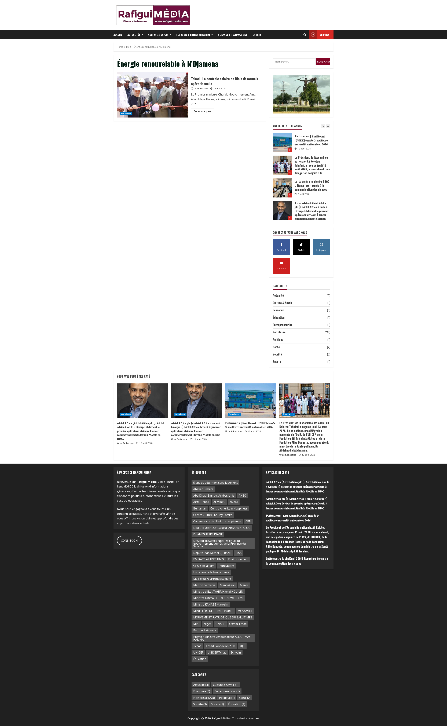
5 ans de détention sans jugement (215, 483)
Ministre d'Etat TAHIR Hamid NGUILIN (218, 591)
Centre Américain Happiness (229, 508)
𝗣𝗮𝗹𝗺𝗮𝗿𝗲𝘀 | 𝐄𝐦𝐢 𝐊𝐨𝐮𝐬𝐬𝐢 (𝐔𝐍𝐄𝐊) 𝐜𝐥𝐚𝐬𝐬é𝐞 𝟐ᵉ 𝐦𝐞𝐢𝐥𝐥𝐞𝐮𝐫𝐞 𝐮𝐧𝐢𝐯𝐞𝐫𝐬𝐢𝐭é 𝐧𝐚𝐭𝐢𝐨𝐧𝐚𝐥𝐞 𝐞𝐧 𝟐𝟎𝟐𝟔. (250, 425)
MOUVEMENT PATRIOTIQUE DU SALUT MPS (222, 617)
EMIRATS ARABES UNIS (208, 559)
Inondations (227, 566)
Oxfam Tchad (238, 624)
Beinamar (199, 508)
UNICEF (198, 652)
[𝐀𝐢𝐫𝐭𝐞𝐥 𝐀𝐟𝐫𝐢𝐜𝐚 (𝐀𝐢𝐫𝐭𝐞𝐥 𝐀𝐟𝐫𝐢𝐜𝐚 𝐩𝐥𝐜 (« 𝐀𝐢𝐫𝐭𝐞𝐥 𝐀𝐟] (142, 400)
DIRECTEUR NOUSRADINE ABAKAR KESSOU (221, 528)
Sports (256, 34)
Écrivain (236, 652)
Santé (276, 347)
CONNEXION (129, 540)
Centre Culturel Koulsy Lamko (212, 515)
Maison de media (204, 585)
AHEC (242, 495)
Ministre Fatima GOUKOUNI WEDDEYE (218, 598)
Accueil (117, 34)
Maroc (244, 585)
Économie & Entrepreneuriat (193, 34)
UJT (242, 646)
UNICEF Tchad (217, 652)
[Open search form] (304, 34)
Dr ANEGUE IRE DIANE (208, 534)
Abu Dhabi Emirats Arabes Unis (213, 495)
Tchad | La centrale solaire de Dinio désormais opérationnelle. (152, 95)
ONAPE (220, 624)
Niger (207, 624)
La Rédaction (201, 88)
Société (277, 354)
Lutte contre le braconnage (211, 572)
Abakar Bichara (203, 489)
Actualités (133, 34)
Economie (278, 310)
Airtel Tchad (201, 502)
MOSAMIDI (245, 611)
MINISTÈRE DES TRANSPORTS (213, 611)
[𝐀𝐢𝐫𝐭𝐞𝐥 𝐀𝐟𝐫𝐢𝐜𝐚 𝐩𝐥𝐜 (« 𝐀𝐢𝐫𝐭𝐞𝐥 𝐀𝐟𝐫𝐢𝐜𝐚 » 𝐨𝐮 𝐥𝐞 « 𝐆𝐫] (196, 400)
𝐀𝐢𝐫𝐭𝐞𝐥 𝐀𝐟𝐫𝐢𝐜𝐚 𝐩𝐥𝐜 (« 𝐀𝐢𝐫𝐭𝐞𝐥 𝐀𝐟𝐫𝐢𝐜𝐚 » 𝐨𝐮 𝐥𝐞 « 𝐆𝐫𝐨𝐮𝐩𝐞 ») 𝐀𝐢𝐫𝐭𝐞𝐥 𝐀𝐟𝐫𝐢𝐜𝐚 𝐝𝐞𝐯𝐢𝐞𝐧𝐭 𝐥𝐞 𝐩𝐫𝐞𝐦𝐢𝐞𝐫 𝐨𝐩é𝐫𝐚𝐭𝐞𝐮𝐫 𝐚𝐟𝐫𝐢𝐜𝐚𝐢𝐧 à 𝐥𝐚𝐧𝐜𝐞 (282, 210)
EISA (238, 553)
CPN (248, 521)
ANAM (233, 502)
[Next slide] (328, 126)
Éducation (278, 317)
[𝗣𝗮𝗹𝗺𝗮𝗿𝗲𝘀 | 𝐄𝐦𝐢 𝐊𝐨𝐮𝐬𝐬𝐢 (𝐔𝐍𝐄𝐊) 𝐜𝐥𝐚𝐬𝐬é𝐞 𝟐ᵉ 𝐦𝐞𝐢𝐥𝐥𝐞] (250, 400)
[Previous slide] (323, 126)
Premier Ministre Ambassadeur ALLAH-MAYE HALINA (222, 638)
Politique (278, 340)
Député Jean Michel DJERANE (212, 553)
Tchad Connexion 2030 (221, 646)
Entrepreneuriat (282, 325)
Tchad (197, 646)
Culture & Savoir (158, 34)
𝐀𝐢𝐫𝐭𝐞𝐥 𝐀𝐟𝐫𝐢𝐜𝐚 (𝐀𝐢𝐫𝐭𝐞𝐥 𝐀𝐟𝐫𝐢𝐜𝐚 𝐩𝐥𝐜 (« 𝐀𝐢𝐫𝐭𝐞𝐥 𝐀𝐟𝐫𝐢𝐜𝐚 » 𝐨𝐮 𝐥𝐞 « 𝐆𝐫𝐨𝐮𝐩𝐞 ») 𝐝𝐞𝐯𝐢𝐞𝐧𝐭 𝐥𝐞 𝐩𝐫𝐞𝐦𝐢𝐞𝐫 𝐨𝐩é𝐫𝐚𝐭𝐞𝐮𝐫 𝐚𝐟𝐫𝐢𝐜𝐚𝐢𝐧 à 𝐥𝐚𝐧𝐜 (282, 187)
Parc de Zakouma (204, 630)
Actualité (278, 295)
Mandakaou (228, 585)
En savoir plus (204, 111)
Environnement (238, 559)
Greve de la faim (203, 566)
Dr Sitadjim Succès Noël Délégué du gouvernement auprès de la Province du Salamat (219, 543)
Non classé (126, 113)
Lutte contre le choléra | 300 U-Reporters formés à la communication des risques (282, 165)
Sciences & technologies (232, 34)
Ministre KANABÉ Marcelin (210, 604)
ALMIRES (219, 502)
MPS (196, 624)
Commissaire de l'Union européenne (217, 521)
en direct (325, 34)
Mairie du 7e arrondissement (212, 579)
